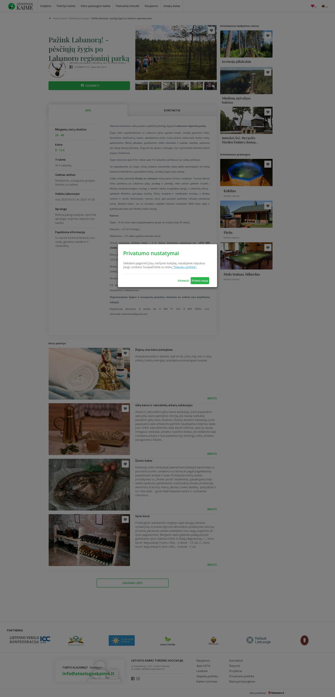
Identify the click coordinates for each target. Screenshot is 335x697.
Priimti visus (200, 281)
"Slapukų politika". (185, 267)
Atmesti (183, 281)
